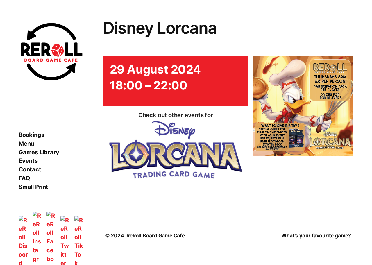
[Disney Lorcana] (176, 151)
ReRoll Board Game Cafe (155, 235)
